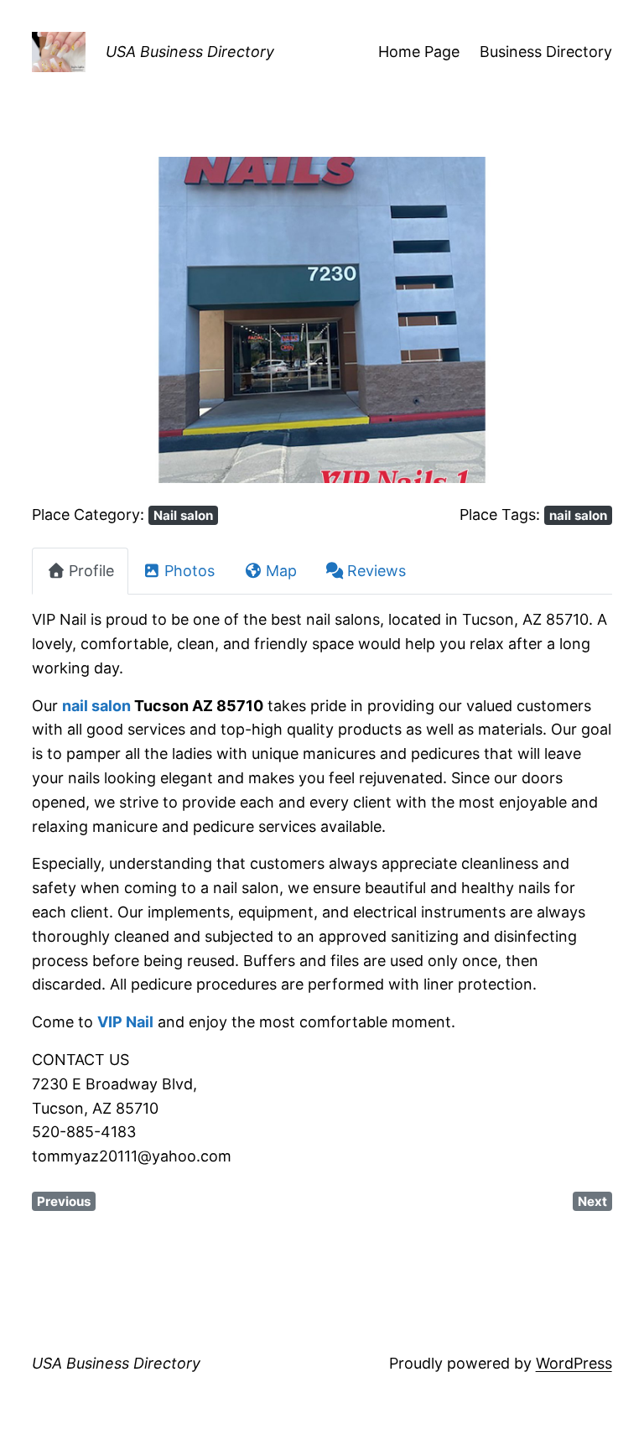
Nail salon (183, 515)
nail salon (578, 515)
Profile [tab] (91, 570)
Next (592, 1201)
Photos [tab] (189, 570)
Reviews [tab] (376, 570)
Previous (64, 1201)
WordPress (574, 1363)
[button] (75, 320)
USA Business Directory (190, 51)
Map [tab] (281, 570)
